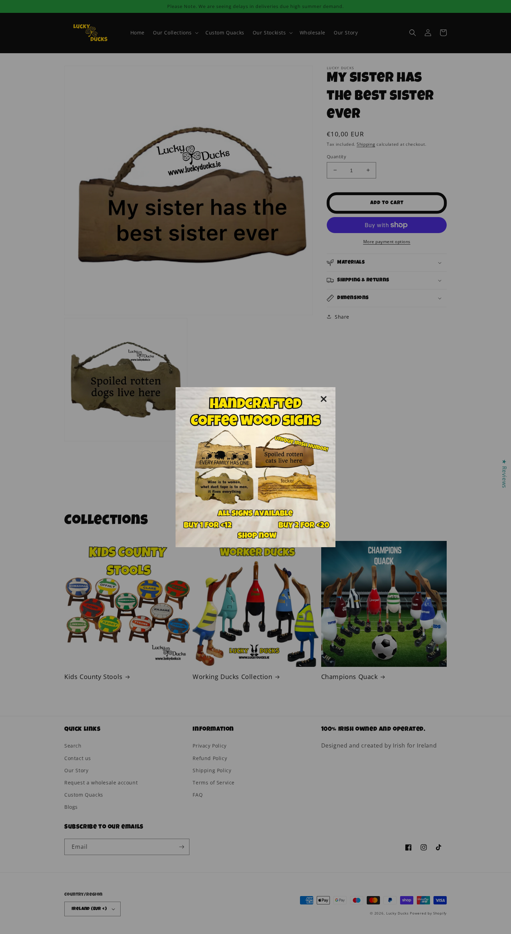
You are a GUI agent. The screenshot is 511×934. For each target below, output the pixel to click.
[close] (324, 399)
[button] (324, 399)
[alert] (255, 467)
